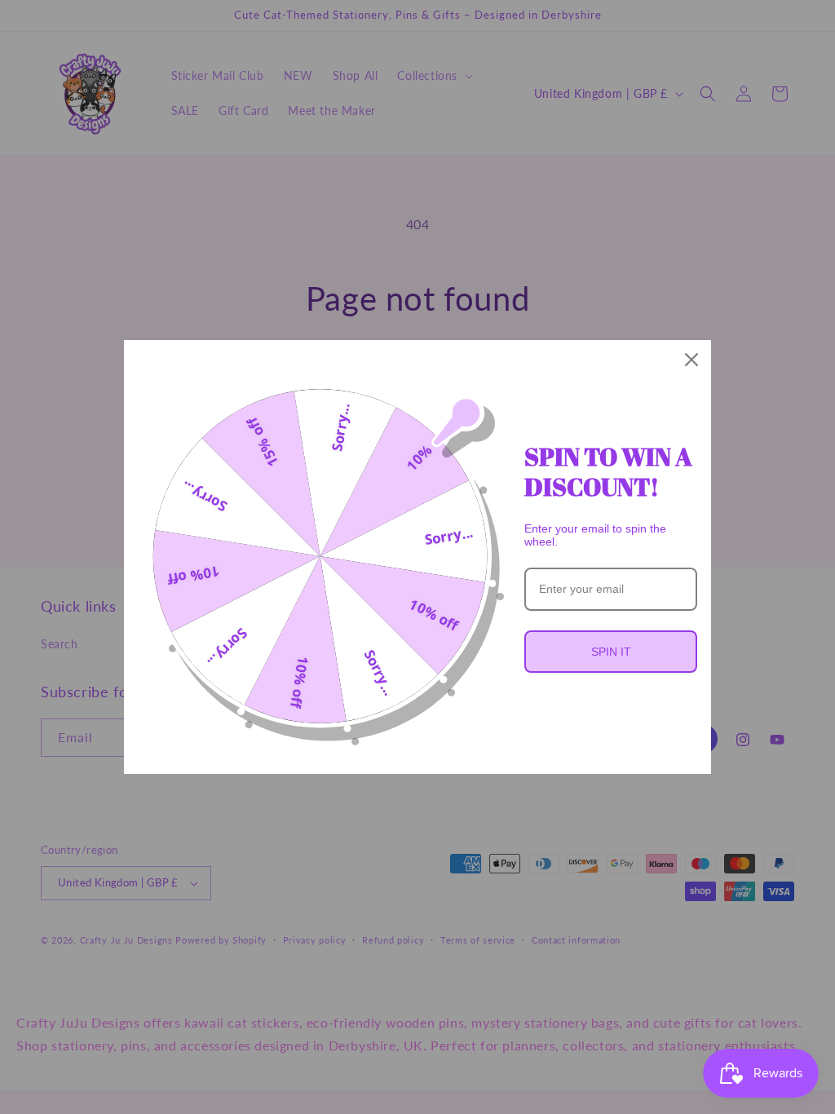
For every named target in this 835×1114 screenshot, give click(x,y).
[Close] (691, 359)
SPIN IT (611, 651)
